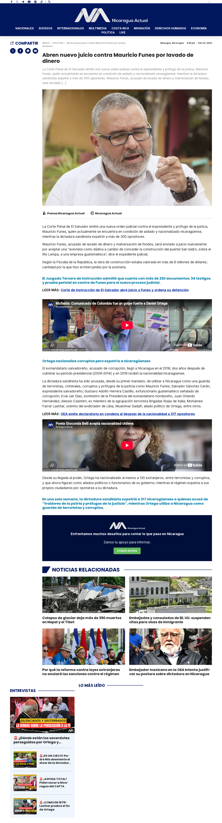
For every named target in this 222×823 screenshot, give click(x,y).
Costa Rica (120, 28)
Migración (142, 28)
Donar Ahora (127, 550)
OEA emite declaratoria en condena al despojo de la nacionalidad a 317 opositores (128, 414)
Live (122, 32)
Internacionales (70, 28)
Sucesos (45, 28)
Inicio (45, 43)
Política (108, 32)
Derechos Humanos (170, 28)
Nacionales (24, 28)
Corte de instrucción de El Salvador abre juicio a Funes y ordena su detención (125, 290)
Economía (199, 28)
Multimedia (98, 28)
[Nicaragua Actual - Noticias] (111, 15)
